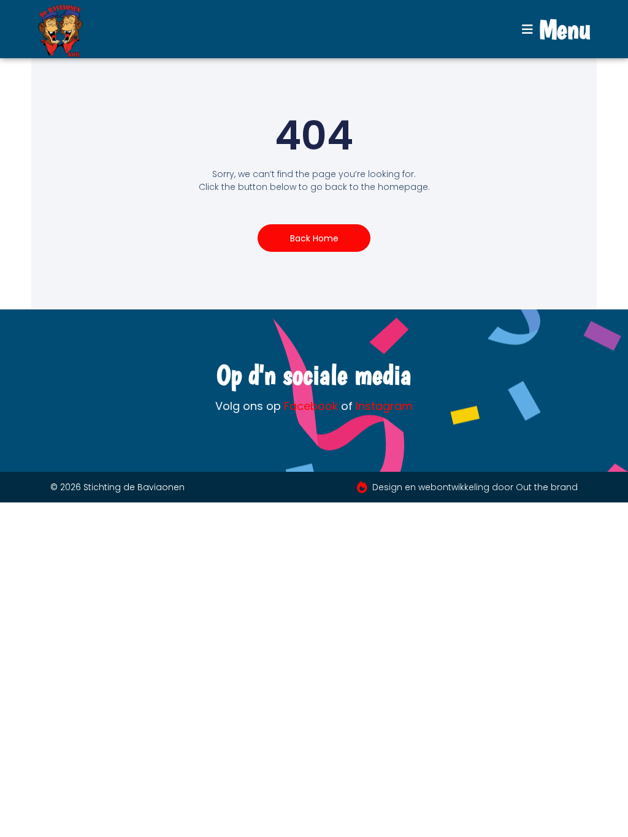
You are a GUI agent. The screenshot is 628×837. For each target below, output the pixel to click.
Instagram (384, 406)
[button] (556, 29)
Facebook (311, 406)
